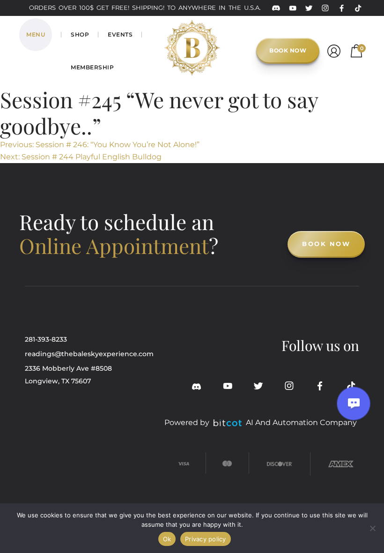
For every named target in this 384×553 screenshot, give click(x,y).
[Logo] (192, 33)
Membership (92, 67)
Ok (167, 539)
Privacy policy (205, 539)
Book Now (287, 50)
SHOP (80, 34)
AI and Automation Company (301, 422)
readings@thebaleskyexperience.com (89, 354)
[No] (372, 528)
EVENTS (120, 34)
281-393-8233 (46, 339)
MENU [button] (35, 34)
